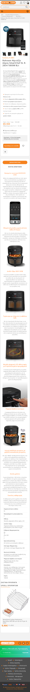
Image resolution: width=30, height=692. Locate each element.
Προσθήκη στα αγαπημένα (23, 146)
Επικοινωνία (23, 665)
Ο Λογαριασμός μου (21, 2)
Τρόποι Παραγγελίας (15, 679)
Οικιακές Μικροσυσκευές (12, 14)
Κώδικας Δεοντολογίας (15, 674)
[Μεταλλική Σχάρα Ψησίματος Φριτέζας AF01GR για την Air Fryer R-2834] (16, 603)
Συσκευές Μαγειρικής (7, 16)
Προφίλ (10, 660)
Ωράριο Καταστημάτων (10, 665)
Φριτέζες (18, 16)
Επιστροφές (21, 668)
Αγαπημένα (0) (24, 2)
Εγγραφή (25, 652)
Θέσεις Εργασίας (15, 663)
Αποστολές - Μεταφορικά (14, 676)
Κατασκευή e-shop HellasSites (15, 689)
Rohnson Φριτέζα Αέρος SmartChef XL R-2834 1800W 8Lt (13, 18)
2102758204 (27, 11)
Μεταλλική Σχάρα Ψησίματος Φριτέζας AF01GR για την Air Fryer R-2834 (15, 621)
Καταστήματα (18, 660)
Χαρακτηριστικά (15, 162)
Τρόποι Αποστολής (20, 671)
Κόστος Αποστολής (15, 167)
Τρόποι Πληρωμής (10, 668)
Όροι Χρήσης (8, 671)
